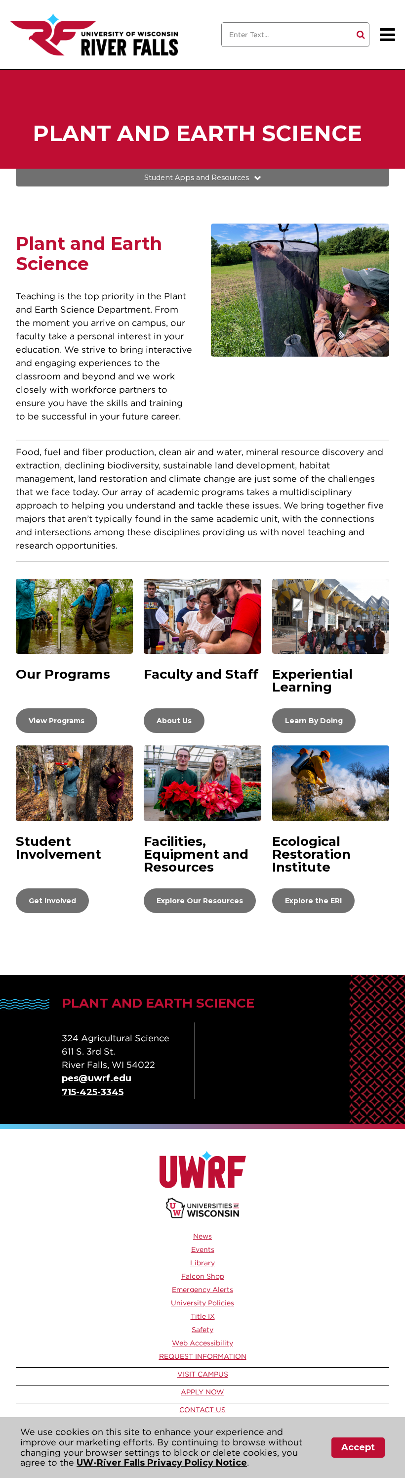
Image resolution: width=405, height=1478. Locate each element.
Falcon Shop (202, 1276)
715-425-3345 (92, 1092)
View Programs (56, 720)
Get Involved (52, 900)
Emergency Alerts (202, 1289)
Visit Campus (202, 1374)
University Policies (202, 1303)
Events (202, 1249)
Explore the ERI (313, 900)
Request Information (202, 1356)
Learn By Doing (314, 720)
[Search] (361, 34)
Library (202, 1263)
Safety (202, 1330)
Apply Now (202, 1392)
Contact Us (202, 1410)
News (202, 1236)
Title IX (203, 1316)
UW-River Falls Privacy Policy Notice (162, 1462)
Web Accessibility (202, 1343)
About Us (174, 720)
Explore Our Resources (200, 900)
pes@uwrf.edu (96, 1078)
